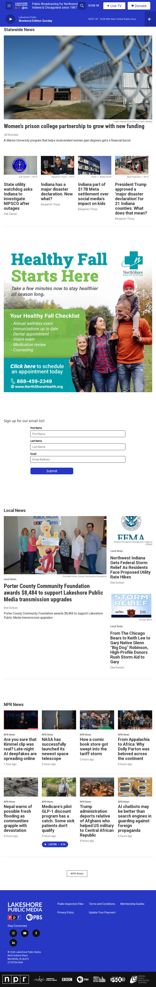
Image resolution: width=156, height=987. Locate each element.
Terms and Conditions (102, 904)
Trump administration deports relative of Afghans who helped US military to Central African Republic (97, 821)
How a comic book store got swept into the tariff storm (94, 746)
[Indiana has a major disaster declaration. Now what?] (57, 165)
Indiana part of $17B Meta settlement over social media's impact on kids (93, 194)
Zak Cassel (10, 213)
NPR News (9, 734)
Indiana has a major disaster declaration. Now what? (57, 191)
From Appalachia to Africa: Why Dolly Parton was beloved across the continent (134, 749)
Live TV (116, 5)
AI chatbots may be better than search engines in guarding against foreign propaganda (134, 818)
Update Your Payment (102, 912)
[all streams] (150, 19)
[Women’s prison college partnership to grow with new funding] (78, 77)
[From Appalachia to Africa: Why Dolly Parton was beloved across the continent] (135, 719)
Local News (10, 579)
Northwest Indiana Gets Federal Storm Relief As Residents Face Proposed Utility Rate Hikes (130, 567)
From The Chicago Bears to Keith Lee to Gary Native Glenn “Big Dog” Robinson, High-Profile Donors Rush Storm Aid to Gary (130, 647)
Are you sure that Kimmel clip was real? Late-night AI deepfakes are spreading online (20, 749)
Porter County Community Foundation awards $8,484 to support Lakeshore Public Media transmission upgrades (53, 593)
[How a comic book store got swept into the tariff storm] (97, 719)
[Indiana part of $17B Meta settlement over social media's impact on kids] (94, 165)
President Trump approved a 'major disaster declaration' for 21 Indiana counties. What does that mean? (131, 198)
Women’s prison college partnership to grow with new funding (74, 126)
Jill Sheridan (11, 134)
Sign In (93, 5)
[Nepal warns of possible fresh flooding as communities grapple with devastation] (21, 787)
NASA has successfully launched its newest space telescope (55, 749)
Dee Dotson (11, 607)
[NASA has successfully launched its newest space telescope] (59, 719)
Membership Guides (132, 904)
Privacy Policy (65, 912)
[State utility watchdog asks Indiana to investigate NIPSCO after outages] (20, 165)
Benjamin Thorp (50, 204)
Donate (140, 6)
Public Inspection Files (70, 904)
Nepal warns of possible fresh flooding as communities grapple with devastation (18, 818)
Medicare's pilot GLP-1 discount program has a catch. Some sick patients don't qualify (58, 818)
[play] (10, 19)
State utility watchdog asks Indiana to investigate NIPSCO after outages (18, 196)
